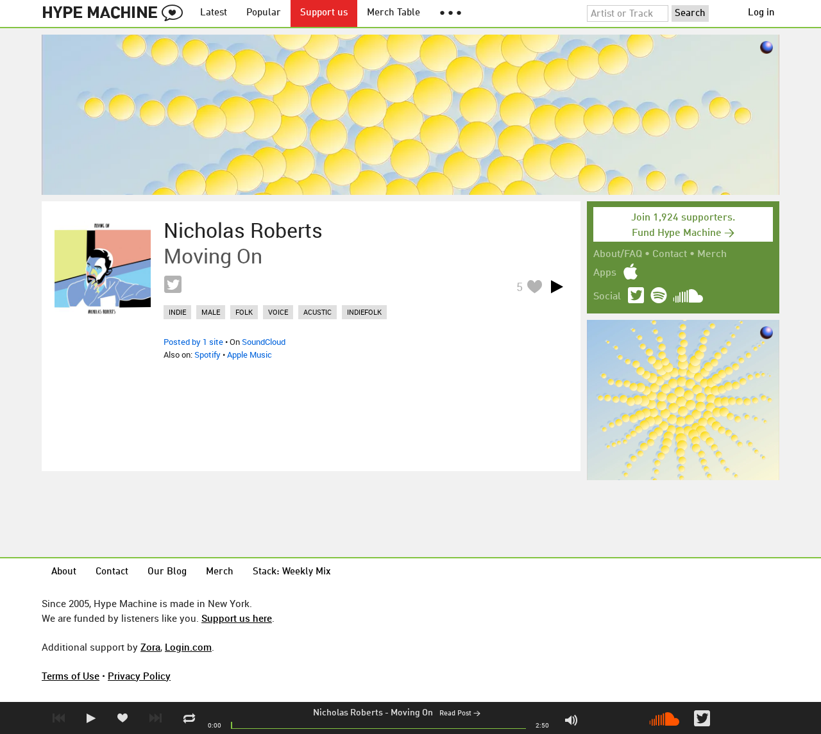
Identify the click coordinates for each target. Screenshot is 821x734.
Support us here (236, 618)
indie (177, 312)
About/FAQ (617, 254)
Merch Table (393, 13)
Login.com (188, 646)
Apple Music (249, 354)
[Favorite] (534, 286)
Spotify (207, 354)
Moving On (412, 712)
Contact (669, 254)
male (210, 312)
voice (278, 312)
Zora (150, 646)
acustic (317, 312)
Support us (324, 13)
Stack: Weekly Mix (292, 572)
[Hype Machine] (116, 13)
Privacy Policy (139, 675)
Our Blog (167, 572)
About (63, 572)
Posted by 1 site (193, 341)
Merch (712, 254)
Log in (761, 13)
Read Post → (459, 713)
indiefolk (364, 312)
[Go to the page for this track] (103, 269)
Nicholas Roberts (348, 712)
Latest (213, 13)
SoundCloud (263, 341)
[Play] (557, 286)
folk (244, 312)
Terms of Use (70, 675)
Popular (263, 13)
